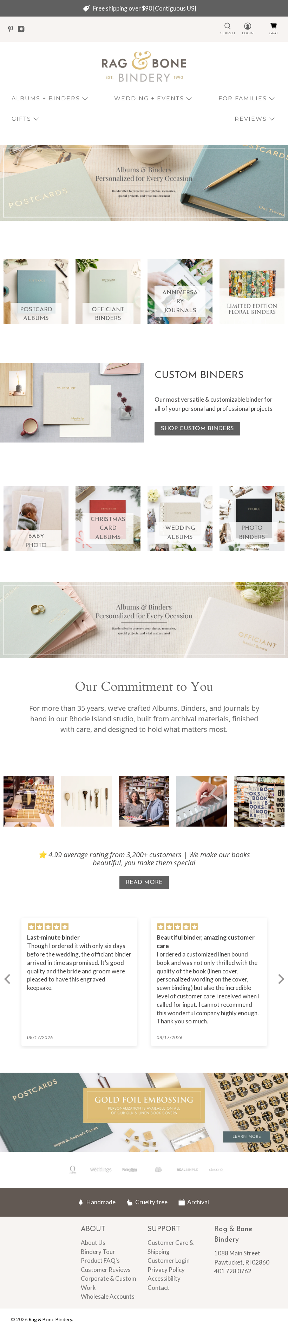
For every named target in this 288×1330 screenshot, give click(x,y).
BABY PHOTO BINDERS (36, 545)
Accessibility (164, 1278)
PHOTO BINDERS (252, 532)
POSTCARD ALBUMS (36, 314)
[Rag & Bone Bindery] (144, 66)
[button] (9, 979)
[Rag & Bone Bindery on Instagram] (23, 30)
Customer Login (169, 1260)
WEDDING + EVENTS (149, 98)
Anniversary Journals (180, 302)
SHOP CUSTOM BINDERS (197, 429)
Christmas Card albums (108, 528)
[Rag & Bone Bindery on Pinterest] (12, 30)
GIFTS (21, 118)
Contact (158, 1287)
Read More (144, 882)
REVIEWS (251, 118)
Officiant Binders (108, 314)
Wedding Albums (180, 532)
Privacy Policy (166, 1269)
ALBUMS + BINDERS (46, 98)
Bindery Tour (98, 1251)
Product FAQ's (100, 1260)
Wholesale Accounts (108, 1296)
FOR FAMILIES (242, 98)
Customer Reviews (106, 1269)
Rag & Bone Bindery (50, 1319)
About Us (93, 1242)
